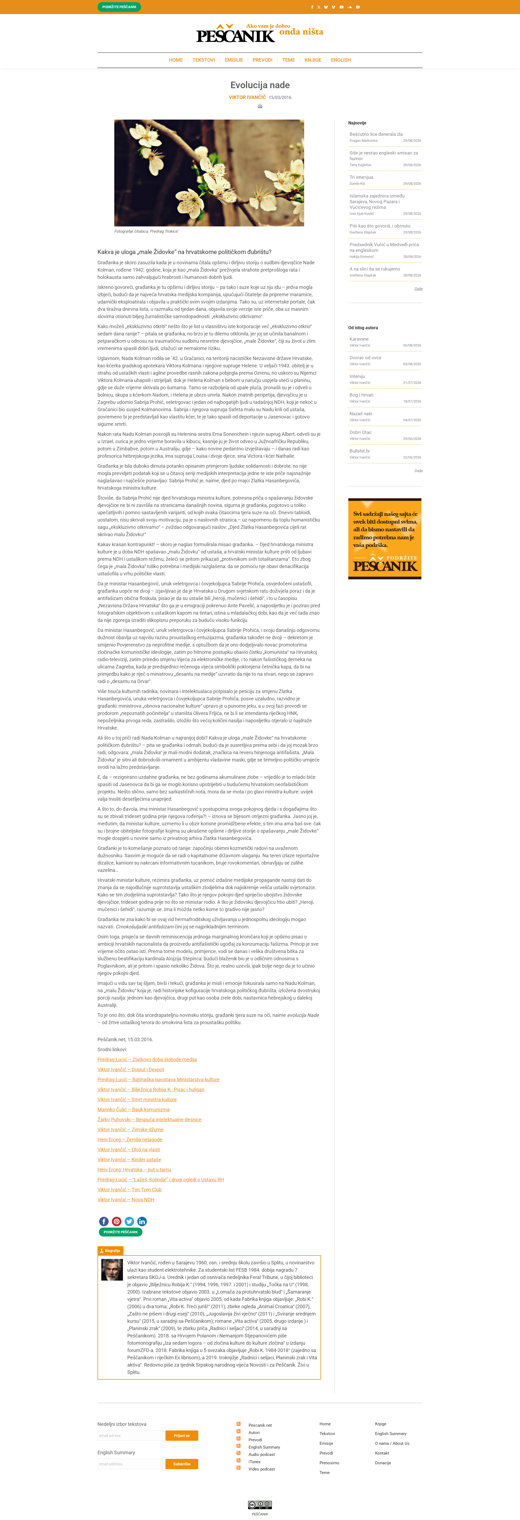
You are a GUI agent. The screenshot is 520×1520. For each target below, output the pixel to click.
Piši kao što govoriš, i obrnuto (380, 226)
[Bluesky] (325, 7)
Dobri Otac (361, 432)
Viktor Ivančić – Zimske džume (131, 1129)
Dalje (418, 288)
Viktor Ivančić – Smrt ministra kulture (137, 1099)
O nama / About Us (392, 1443)
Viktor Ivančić (247, 97)
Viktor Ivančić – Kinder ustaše (129, 1159)
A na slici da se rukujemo (375, 269)
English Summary (116, 1452)
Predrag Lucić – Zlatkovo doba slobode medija (147, 1059)
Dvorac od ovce (365, 357)
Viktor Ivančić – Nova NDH (126, 1199)
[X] (318, 7)
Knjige (380, 1424)
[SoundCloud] (349, 7)
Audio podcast (262, 1454)
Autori (254, 1432)
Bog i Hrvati (361, 395)
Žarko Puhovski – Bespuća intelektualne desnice (150, 1119)
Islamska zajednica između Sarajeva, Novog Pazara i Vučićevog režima (377, 201)
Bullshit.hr (360, 451)
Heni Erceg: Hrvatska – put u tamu (134, 1169)
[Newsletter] (357, 7)
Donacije (383, 1462)
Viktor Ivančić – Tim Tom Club (130, 1189)
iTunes (255, 1461)
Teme (325, 1472)
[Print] (260, 105)
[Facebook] (312, 7)
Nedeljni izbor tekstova (122, 1424)
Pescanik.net (260, 1425)
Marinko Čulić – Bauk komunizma (134, 1109)
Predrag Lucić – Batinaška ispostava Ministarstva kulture (159, 1079)
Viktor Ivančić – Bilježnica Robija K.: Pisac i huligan (151, 1089)
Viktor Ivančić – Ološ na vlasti (129, 1149)
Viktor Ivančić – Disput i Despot (131, 1069)
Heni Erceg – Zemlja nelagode (130, 1139)
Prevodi (255, 1439)
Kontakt (382, 1453)
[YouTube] (341, 7)
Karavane (359, 339)
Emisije (326, 1443)
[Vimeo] (333, 7)
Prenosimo (329, 1462)
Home (325, 1424)
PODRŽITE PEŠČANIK (121, 1232)
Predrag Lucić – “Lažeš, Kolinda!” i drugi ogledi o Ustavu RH (161, 1179)
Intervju (357, 376)
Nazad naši (361, 413)
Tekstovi (327, 1433)
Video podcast (262, 1469)
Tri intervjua (361, 177)
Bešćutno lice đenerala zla (376, 134)
